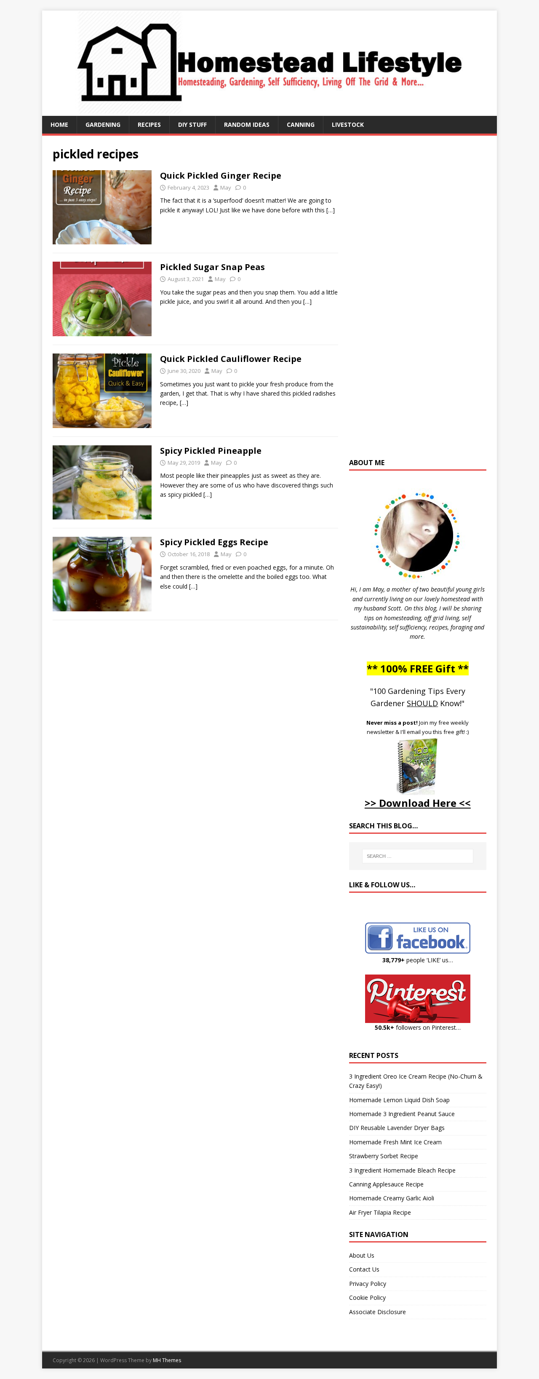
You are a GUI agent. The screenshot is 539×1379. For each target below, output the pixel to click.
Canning (301, 124)
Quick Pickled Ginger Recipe (220, 175)
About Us (361, 1255)
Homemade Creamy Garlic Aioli (391, 1198)
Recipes (149, 124)
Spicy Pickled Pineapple (210, 450)
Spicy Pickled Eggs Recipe (214, 542)
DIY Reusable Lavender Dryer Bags (397, 1128)
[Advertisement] (418, 300)
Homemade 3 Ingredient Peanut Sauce (402, 1114)
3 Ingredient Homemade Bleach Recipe (402, 1170)
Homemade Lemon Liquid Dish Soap (399, 1100)
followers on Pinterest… (418, 1027)
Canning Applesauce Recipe (386, 1184)
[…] (330, 210)
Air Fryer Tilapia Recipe (380, 1212)
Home (59, 124)
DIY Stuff (192, 124)
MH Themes (167, 1360)
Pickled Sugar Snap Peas (212, 267)
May (225, 187)
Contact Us (364, 1269)
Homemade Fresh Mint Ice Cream (395, 1142)
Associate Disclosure (377, 1312)
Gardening (102, 124)
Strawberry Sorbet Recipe (383, 1156)
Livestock (348, 124)
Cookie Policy (367, 1297)
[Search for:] (418, 856)
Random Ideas (247, 124)
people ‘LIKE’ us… (417, 960)
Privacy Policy (367, 1284)
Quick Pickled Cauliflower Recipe (231, 358)
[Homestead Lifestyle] (269, 111)
